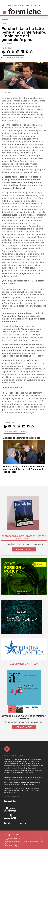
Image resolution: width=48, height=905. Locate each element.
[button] (5, 12)
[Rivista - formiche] (24, 802)
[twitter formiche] (9, 835)
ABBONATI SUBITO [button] (24, 549)
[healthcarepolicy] (24, 823)
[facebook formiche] (5, 835)
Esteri (4, 23)
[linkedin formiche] (17, 835)
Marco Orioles (8, 43)
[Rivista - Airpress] (24, 809)
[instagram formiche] (13, 835)
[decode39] (24, 816)
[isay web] (15, 845)
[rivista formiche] (24, 692)
